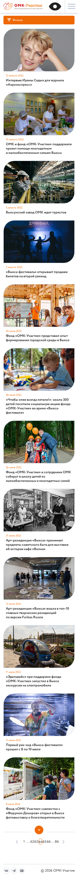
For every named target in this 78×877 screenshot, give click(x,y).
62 (32, 841)
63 (36, 841)
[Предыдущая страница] (17, 842)
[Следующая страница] (62, 842)
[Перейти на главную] (22, 9)
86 (57, 841)
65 (44, 841)
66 (49, 841)
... (28, 841)
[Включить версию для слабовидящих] (55, 6)
